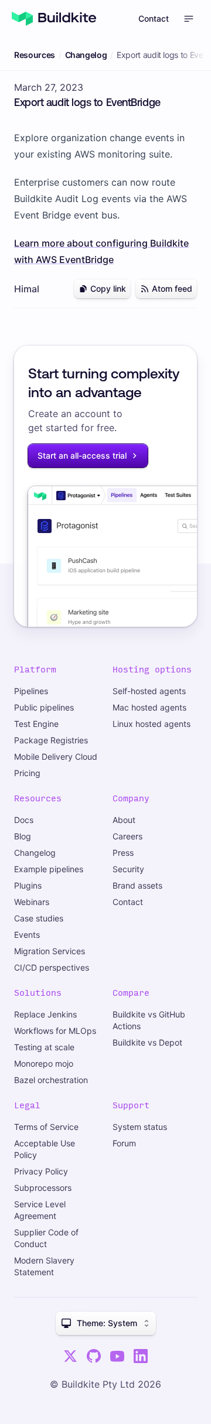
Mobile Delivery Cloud (55, 756)
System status (140, 1127)
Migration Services (49, 951)
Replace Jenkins (45, 1014)
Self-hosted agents (149, 691)
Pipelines (31, 691)
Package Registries (51, 740)
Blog (22, 836)
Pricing (27, 773)
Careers (127, 836)
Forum (124, 1143)
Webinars (31, 902)
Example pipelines (48, 869)
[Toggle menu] (188, 18)
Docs (23, 820)
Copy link (108, 288)
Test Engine (36, 724)
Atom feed (172, 288)
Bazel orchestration (51, 1080)
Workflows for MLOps (55, 1031)
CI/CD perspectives (51, 967)
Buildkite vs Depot (147, 1042)
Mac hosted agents (149, 707)
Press (123, 853)
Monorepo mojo (43, 1063)
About (124, 820)
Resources (34, 55)
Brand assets (137, 885)
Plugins (28, 885)
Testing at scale (44, 1047)
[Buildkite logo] (54, 18)
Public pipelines (44, 707)
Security (128, 869)
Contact (153, 18)
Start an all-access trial (82, 455)
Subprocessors (43, 1188)
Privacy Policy (41, 1171)
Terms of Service (46, 1127)
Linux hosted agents (151, 724)
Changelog (86, 55)
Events (27, 935)
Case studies (38, 918)
